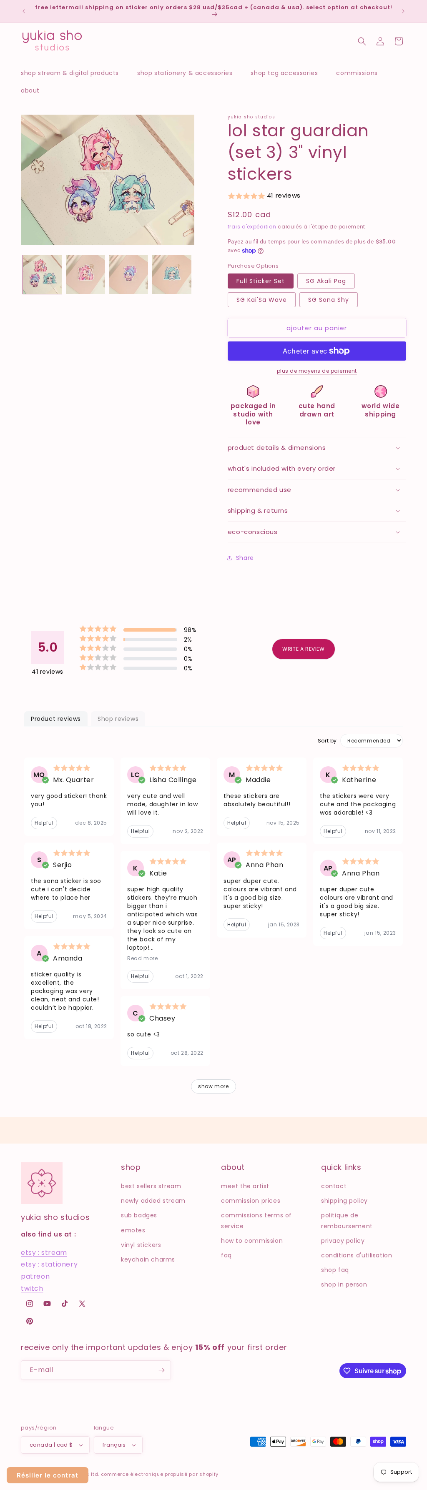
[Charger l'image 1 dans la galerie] (42, 274)
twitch (32, 1288)
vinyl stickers (141, 1245)
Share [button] (245, 558)
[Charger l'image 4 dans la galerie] (171, 274)
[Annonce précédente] (24, 11)
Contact (334, 1186)
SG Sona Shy (328, 300)
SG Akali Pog (326, 281)
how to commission (252, 1241)
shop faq (335, 1270)
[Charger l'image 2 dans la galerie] (85, 274)
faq (226, 1255)
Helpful (44, 822)
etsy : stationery (49, 1264)
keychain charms (148, 1259)
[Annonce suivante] (403, 11)
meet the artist (245, 1186)
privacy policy (342, 1241)
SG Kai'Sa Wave (261, 300)
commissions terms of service (256, 1220)
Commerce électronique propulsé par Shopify (160, 1474)
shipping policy (344, 1201)
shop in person (344, 1284)
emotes (133, 1230)
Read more (142, 958)
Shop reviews (118, 719)
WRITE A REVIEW (303, 648)
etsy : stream (44, 1252)
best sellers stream (151, 1186)
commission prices (250, 1201)
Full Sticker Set (260, 281)
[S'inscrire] (161, 1370)
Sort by (327, 740)
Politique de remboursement (347, 1220)
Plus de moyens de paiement (317, 370)
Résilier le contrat (47, 1475)
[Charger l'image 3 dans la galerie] (128, 274)
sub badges (139, 1215)
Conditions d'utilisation (356, 1255)
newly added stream (153, 1201)
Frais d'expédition (252, 226)
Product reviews (56, 719)
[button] (74, 73)
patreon (35, 1276)
